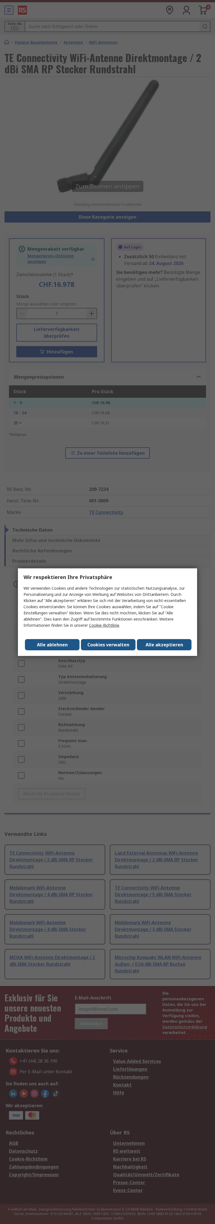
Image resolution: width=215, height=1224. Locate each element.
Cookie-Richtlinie (104, 625)
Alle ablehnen (52, 645)
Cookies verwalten (108, 645)
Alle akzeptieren (164, 645)
